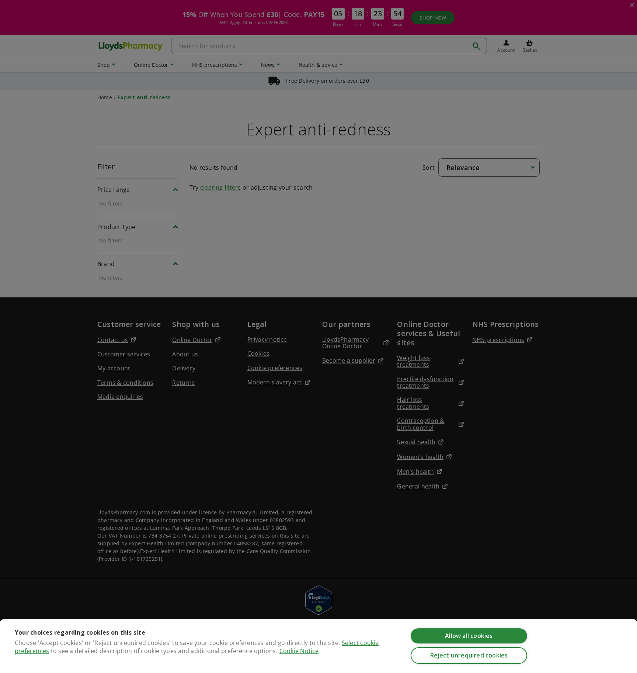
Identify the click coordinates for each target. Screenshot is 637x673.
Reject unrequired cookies (469, 655)
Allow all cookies (468, 636)
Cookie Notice (299, 651)
